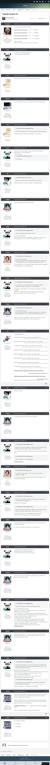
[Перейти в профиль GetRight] (7, 206)
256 (8, 266)
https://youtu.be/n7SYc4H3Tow (21, 38)
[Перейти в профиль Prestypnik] (3, 18)
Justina (7, 691)
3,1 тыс (8, 188)
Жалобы (16, 19)
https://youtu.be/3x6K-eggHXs (20, 29)
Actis (7, 75)
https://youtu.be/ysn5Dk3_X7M (20, 35)
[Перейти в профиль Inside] (7, 56)
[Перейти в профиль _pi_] (7, 338)
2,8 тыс (8, 215)
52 (8, 38)
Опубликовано (20, 23)
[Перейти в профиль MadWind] (7, 106)
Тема (26, 758)
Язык (23, 758)
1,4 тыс (8, 64)
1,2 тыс (8, 90)
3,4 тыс (8, 705)
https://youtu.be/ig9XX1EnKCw (20, 32)
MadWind (7, 98)
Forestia (7, 252)
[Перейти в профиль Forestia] (7, 259)
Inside (7, 49)
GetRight (8, 199)
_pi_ (8, 331)
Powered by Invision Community (25, 759)
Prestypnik (11, 17)
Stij (7, 173)
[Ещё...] (46, 24)
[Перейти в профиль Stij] (7, 180)
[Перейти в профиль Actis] (7, 82)
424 (8, 345)
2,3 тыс (8, 113)
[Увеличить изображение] (17, 290)
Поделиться (33, 18)
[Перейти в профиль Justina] (7, 698)
